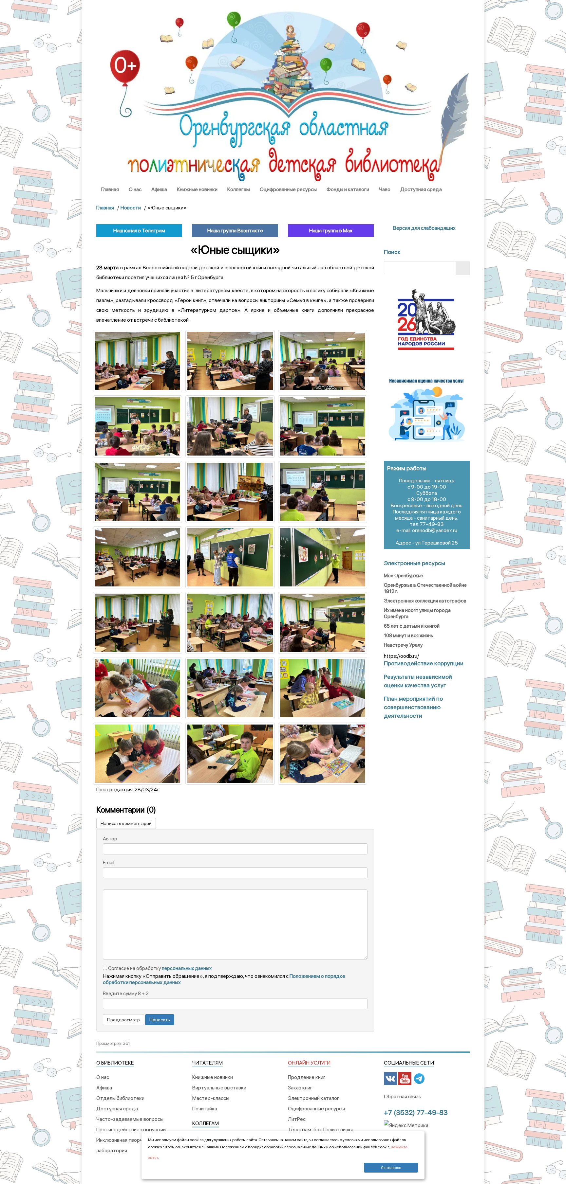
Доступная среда (421, 189)
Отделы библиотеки (120, 1098)
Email (108, 863)
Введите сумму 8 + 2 (126, 993)
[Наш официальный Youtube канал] (404, 1078)
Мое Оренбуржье (403, 576)
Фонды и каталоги (348, 189)
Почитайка (204, 1108)
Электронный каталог (313, 1098)
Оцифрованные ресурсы (288, 189)
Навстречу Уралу (403, 645)
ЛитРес (297, 1119)
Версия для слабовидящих (424, 228)
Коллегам (238, 189)
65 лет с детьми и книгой (412, 626)
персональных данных (187, 968)
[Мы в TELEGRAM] (419, 1078)
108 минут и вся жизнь (408, 635)
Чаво (384, 189)
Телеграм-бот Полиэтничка (320, 1129)
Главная (110, 189)
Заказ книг (300, 1088)
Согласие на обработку (159, 968)
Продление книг (307, 1077)
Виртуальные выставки (219, 1088)
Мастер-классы (210, 1098)
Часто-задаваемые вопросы (129, 1119)
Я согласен (391, 1167)
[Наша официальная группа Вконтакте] (390, 1078)
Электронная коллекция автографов (425, 601)
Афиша (159, 189)
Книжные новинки (197, 189)
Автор (110, 839)
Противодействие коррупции (131, 1129)
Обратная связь (402, 1096)
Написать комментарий (126, 823)
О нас (135, 189)
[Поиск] (463, 268)
